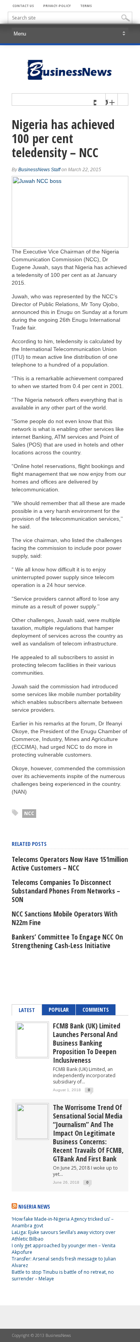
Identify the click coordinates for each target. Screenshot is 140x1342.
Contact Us (23, 6)
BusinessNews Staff (39, 169)
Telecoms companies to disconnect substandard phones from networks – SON (66, 891)
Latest (27, 1010)
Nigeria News (34, 1206)
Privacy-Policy (57, 6)
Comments (95, 1009)
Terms (86, 6)
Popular (59, 1009)
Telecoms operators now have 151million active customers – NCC (70, 863)
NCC (29, 813)
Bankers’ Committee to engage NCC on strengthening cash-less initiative (67, 941)
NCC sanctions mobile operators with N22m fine (64, 918)
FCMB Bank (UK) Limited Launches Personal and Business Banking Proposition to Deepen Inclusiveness (86, 1042)
